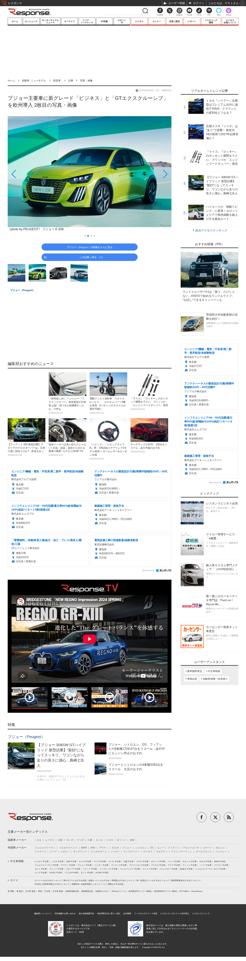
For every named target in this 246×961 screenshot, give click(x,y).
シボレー (65, 851)
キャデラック (80, 851)
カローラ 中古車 (73, 869)
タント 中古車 (87, 873)
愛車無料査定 (194, 671)
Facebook (160, 15)
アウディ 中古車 (68, 865)
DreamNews (196, 891)
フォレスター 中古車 (168, 869)
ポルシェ (220, 847)
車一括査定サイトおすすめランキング (152, 880)
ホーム (15, 21)
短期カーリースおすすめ (99, 880)
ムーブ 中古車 (41, 873)
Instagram (179, 15)
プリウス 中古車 (158, 865)
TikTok (199, 15)
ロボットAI (122, 21)
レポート (192, 21)
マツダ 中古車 (100, 861)
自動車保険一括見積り (215, 678)
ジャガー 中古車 (101, 865)
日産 (60, 840)
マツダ (80, 840)
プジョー (126, 847)
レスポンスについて (200, 913)
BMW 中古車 (219, 861)
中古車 (47, 891)
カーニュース (31, 21)
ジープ (53, 851)
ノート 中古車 (205, 865)
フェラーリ (40, 851)
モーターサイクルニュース (50, 21)
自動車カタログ (102, 891)
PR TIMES (184, 891)
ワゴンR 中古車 (71, 873)
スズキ (109, 840)
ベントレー (221, 851)
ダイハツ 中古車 (158, 861)
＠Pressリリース (118, 891)
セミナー (157, 21)
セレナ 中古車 (41, 869)
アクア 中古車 (174, 865)
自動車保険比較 (72, 891)
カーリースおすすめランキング (48, 880)
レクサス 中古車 (42, 861)
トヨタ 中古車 (57, 861)
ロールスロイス (204, 851)
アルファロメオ (191, 847)
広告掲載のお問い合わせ (65, 913)
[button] (32, 174)
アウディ (103, 847)
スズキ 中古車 (142, 861)
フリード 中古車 (90, 869)
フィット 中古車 (190, 865)
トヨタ (38, 840)
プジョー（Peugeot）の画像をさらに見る (90, 247)
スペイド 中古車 (150, 869)
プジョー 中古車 (85, 865)
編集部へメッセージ (43, 913)
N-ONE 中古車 (102, 873)
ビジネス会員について (230, 21)
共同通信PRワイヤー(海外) (165, 891)
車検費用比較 (87, 891)
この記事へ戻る (91, 257)
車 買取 (11, 891)
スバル (99, 840)
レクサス (49, 840)
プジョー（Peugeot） (22, 290)
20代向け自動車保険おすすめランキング (52, 884)
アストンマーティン (181, 851)
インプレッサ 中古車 (108, 869)
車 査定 (20, 891)
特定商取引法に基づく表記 (108, 913)
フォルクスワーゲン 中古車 (46, 865)
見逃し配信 (174, 21)
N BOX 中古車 (55, 873)
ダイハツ (121, 840)
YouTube (189, 15)
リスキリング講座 (211, 21)
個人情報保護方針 (86, 913)
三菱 (89, 840)
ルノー (160, 847)
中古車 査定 (30, 891)
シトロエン (141, 847)
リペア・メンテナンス (87, 21)
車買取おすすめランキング (123, 880)
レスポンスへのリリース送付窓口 (174, 913)
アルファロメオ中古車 (138, 865)
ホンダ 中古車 (85, 861)
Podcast (228, 15)
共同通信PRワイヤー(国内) (139, 891)
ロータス (147, 851)
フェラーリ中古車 (118, 865)
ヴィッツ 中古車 (56, 869)
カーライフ (69, 21)
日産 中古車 (71, 861)
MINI (92, 847)
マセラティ (162, 851)
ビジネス (139, 21)
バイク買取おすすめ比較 (112, 884)
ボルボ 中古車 (205, 861)
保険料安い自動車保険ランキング (85, 884)
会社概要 (127, 913)
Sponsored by (148, 570)
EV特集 (104, 21)
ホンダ (69, 840)
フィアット (173, 847)
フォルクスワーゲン (45, 847)
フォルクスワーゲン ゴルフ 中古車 (210, 869)
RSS (208, 15)
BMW (84, 847)
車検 (40, 891)
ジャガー (115, 851)
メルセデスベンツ (68, 847)
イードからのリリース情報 (145, 913)
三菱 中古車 (128, 861)
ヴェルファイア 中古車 (130, 869)
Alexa (219, 15)
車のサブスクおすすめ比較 (74, 880)
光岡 (132, 840)
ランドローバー (131, 851)
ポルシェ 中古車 (190, 861)
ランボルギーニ (99, 851)
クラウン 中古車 (221, 865)
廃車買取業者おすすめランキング (185, 880)
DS (152, 847)
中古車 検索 (58, 891)
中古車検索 (214, 671)
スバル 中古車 (115, 861)
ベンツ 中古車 (174, 861)
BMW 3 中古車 (186, 869)
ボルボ (115, 847)
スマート (207, 847)
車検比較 (192, 678)
